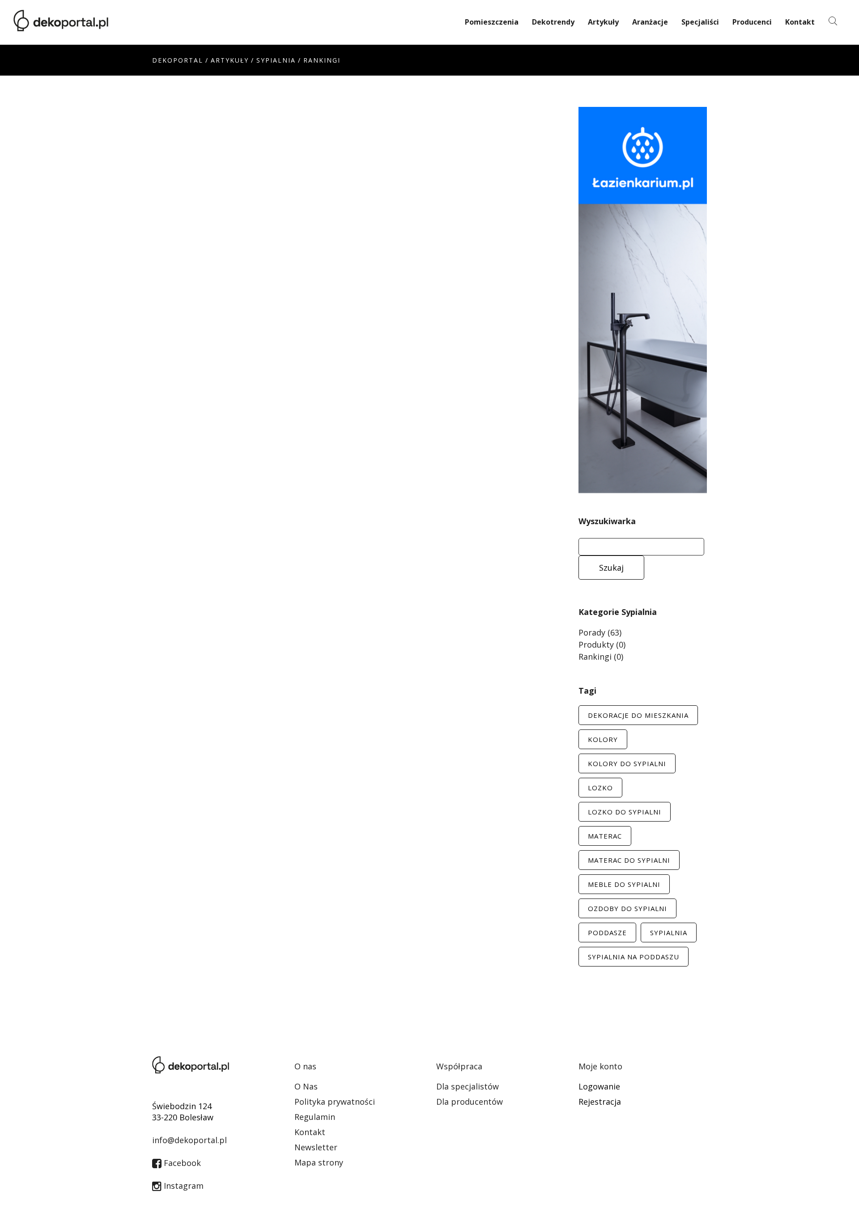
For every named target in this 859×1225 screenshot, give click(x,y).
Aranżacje (650, 22)
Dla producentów (469, 1101)
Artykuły (603, 22)
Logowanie (599, 1086)
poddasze (607, 932)
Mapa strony (318, 1162)
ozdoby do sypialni (627, 908)
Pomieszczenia (492, 22)
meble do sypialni (624, 884)
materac (605, 835)
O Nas (306, 1086)
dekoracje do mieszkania (638, 715)
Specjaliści (700, 22)
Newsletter (315, 1147)
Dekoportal (177, 60)
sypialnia (668, 932)
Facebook (181, 1162)
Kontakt (800, 22)
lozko (600, 787)
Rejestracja (599, 1101)
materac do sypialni (629, 860)
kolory (603, 739)
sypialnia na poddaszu (633, 956)
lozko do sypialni (624, 811)
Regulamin (314, 1116)
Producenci (752, 22)
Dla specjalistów (467, 1086)
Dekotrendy (553, 22)
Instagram (183, 1185)
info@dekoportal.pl (189, 1140)
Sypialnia (276, 60)
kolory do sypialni (627, 763)
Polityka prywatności (334, 1101)
